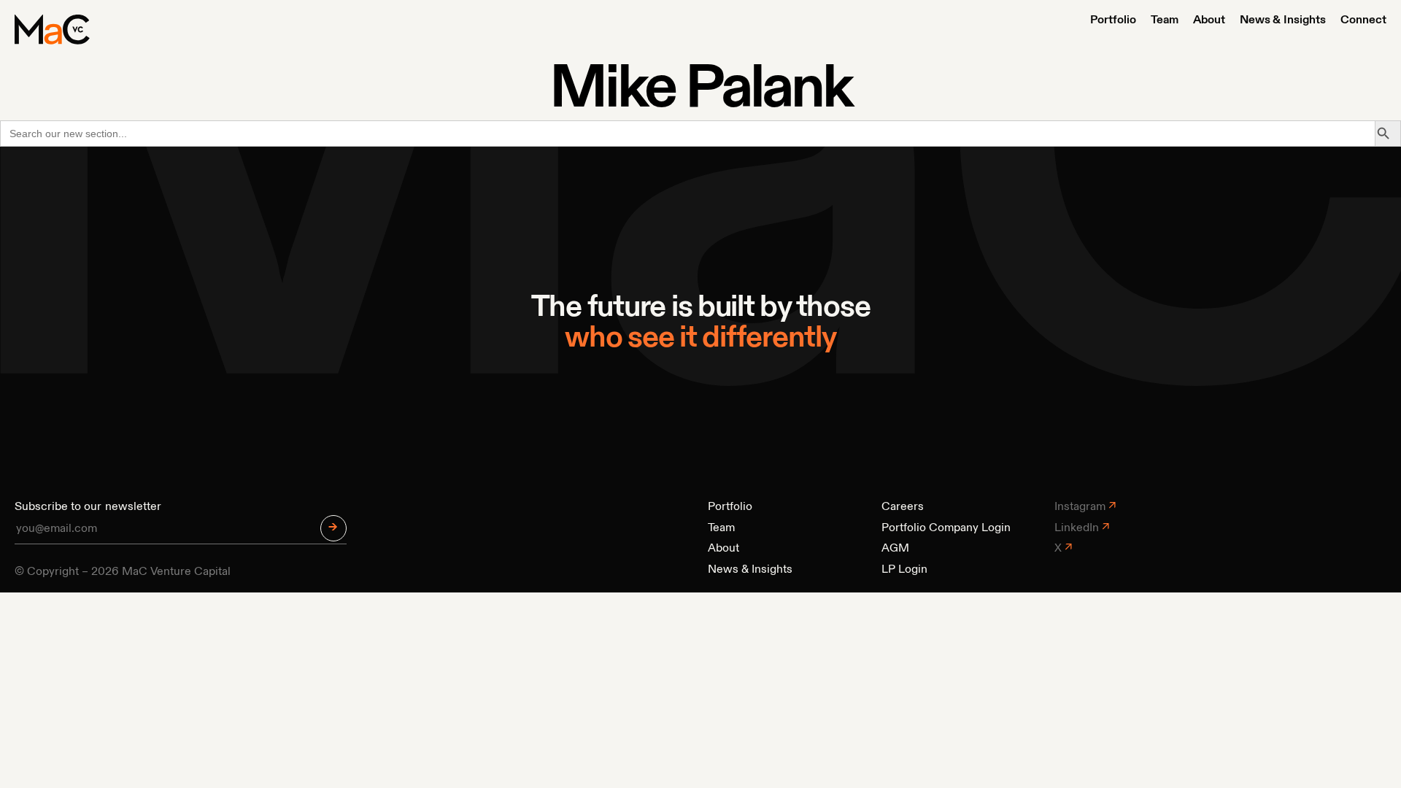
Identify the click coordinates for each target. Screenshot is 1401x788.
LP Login (904, 570)
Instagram (1079, 507)
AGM (895, 549)
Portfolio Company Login (946, 528)
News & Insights (1282, 20)
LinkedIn (1076, 528)
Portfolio (1113, 20)
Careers (902, 507)
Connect (1363, 20)
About (1209, 20)
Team (1164, 20)
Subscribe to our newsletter (88, 507)
